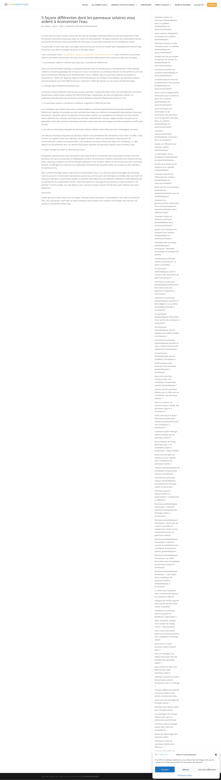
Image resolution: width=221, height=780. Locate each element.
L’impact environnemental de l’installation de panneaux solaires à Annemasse (167, 470)
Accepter (165, 769)
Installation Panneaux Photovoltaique (81, 26)
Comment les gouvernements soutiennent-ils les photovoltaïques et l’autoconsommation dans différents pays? (167, 206)
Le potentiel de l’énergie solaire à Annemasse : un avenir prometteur (165, 261)
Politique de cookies (185, 775)
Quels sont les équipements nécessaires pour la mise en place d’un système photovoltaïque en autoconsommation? (167, 98)
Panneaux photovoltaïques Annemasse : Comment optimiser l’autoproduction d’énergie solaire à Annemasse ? (166, 510)
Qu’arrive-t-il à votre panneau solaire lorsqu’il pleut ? (165, 646)
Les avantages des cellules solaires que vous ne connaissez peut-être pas (166, 717)
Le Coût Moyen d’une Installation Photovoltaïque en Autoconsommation (166, 157)
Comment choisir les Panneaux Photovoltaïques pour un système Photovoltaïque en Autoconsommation (166, 23)
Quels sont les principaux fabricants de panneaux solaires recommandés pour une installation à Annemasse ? (167, 421)
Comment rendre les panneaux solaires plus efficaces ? (165, 744)
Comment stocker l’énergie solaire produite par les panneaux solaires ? (166, 434)
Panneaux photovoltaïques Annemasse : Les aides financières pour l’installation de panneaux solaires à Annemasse (167, 561)
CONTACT (212, 5)
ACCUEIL (85, 5)
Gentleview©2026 (90, 776)
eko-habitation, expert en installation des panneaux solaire (88, 54)
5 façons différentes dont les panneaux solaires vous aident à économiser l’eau (167, 693)
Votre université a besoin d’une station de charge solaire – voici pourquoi (165, 623)
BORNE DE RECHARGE (183, 5)
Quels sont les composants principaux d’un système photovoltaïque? (166, 36)
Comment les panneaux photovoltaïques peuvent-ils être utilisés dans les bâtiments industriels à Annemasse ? (167, 288)
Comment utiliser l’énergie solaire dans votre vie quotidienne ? (166, 727)
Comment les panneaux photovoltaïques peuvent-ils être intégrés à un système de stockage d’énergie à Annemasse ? (167, 304)
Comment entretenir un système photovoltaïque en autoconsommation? (166, 72)
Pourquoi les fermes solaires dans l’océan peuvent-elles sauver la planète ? (167, 603)
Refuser (186, 769)
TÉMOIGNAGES (146, 5)
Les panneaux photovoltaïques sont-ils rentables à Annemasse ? (165, 356)
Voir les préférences (207, 769)
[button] (216, 754)
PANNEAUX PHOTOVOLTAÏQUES (123, 5)
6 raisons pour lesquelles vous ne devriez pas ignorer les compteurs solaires (166, 593)
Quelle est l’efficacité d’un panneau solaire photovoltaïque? (165, 147)
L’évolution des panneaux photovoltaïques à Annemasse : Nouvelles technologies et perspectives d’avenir (167, 248)
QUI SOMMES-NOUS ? (100, 5)
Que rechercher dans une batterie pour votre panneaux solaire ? (166, 670)
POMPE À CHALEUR (162, 5)
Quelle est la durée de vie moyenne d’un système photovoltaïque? (166, 167)
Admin (48, 26)
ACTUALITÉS (199, 5)
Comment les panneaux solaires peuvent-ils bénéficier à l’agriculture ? (166, 613)
